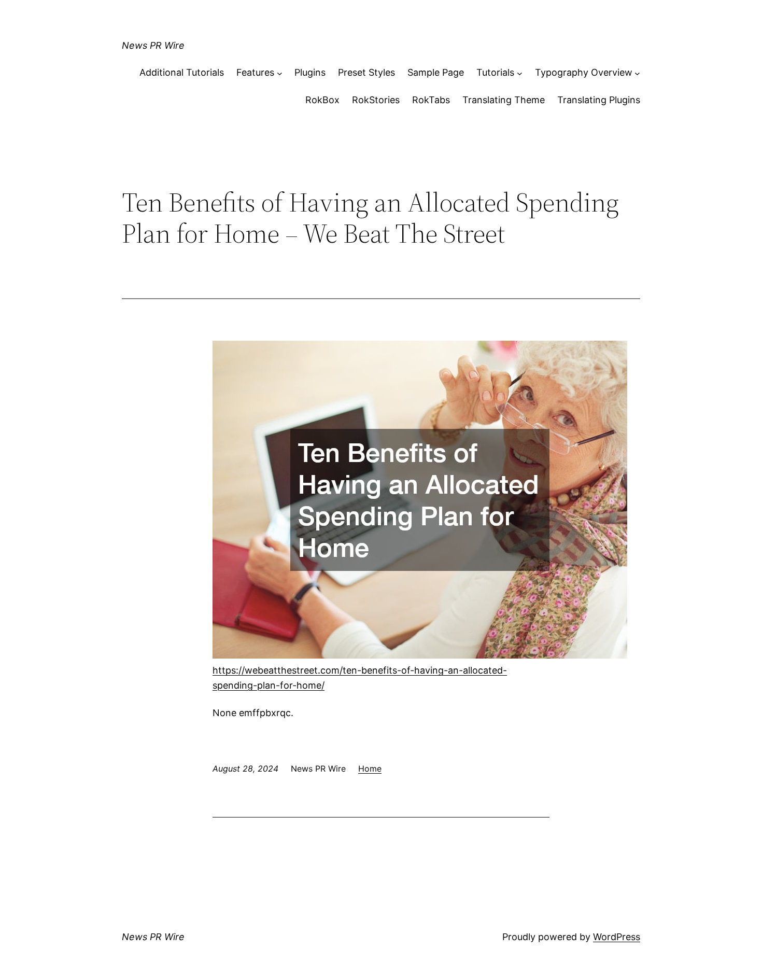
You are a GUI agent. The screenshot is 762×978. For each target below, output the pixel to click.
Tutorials (495, 72)
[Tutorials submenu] (520, 73)
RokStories (376, 99)
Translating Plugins (598, 99)
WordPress (616, 936)
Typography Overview (583, 72)
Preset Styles (366, 72)
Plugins (310, 72)
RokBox (322, 99)
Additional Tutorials (181, 72)
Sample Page (435, 72)
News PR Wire (153, 45)
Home (370, 768)
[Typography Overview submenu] (637, 73)
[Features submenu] (280, 73)
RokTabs (431, 99)
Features (255, 72)
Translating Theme (503, 99)
